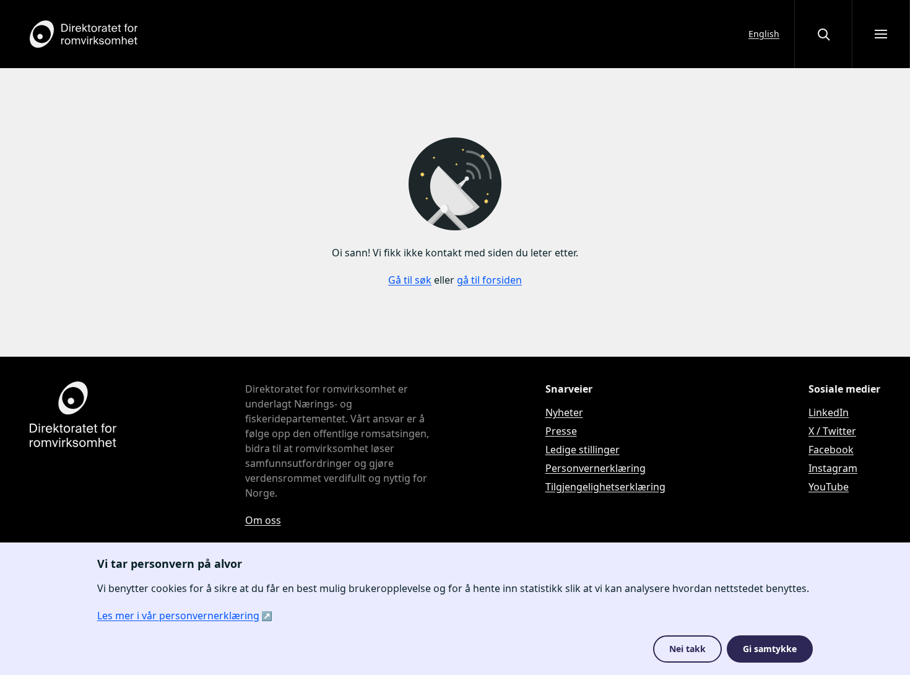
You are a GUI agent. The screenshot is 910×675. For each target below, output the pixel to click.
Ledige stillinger (582, 449)
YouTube (828, 487)
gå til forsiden (489, 280)
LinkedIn (828, 412)
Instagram (832, 468)
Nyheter (564, 412)
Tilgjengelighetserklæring (605, 487)
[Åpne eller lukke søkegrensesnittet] (823, 34)
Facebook (831, 449)
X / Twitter (832, 431)
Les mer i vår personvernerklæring (178, 615)
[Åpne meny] (881, 34)
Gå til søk (409, 280)
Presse (561, 431)
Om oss (263, 520)
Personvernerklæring (595, 468)
